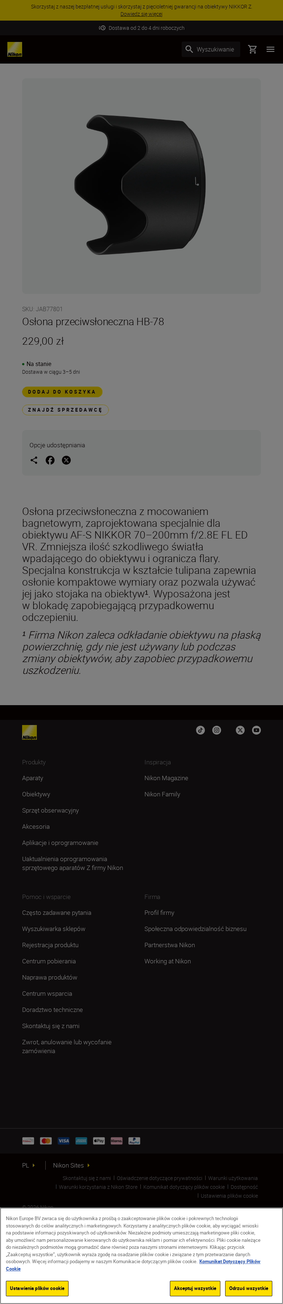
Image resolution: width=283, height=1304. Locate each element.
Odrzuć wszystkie (248, 1288)
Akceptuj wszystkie (195, 1288)
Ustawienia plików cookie (37, 1288)
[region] (141, 1256)
